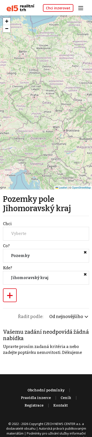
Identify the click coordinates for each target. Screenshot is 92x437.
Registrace (34, 405)
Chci (7, 223)
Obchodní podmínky (46, 390)
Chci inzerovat (58, 8)
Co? (6, 246)
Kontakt (60, 405)
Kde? (7, 268)
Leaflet (62, 187)
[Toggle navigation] (82, 7)
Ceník (66, 398)
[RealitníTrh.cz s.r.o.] (18, 7)
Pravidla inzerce (36, 398)
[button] (6, 21)
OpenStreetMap (81, 187)
